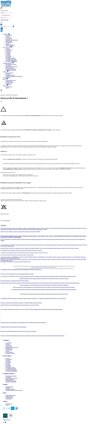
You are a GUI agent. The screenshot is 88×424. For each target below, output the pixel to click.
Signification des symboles (11, 64)
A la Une (7, 43)
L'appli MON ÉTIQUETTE (11, 66)
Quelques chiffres (9, 44)
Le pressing (8, 53)
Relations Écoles (9, 41)
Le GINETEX (9, 37)
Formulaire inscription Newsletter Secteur (14, 76)
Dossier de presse (9, 81)
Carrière (7, 87)
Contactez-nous (9, 86)
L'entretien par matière (10, 57)
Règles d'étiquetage (10, 67)
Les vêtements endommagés (11, 61)
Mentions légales (6, 419)
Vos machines (8, 56)
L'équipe (7, 36)
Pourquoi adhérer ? (9, 72)
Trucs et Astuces (6, 47)
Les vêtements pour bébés (11, 59)
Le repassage (8, 52)
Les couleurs (8, 55)
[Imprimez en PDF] (1, 101)
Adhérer (4, 71)
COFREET (5, 34)
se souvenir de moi (6, 15)
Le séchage (8, 51)
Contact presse (9, 83)
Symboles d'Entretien (7, 63)
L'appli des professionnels (11, 70)
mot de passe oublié (5, 19)
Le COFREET (9, 35)
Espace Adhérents (6, 77)
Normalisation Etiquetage (11, 68)
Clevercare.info (9, 38)
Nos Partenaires (9, 42)
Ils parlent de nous (9, 82)
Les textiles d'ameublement (11, 60)
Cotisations (8, 74)
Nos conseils (8, 65)
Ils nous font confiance (10, 45)
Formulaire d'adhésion (10, 75)
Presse (4, 79)
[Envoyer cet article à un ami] (1, 102)
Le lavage (8, 48)
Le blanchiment (9, 49)
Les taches (8, 54)
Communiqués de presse (11, 80)
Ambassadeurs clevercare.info (12, 40)
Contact (4, 85)
